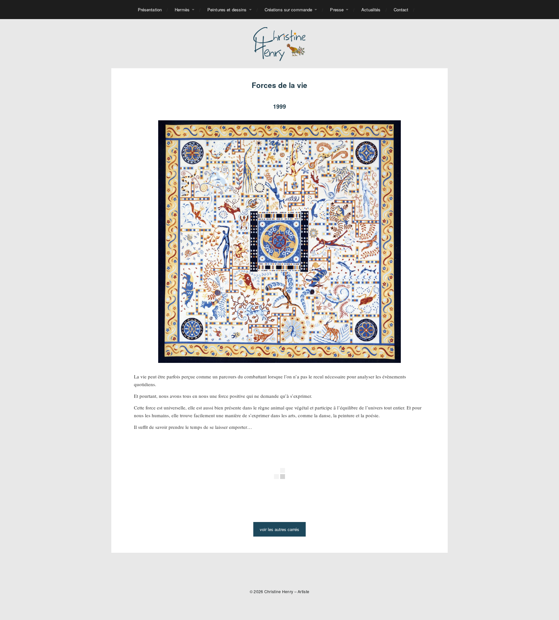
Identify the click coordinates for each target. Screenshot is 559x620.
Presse (337, 9)
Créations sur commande (288, 9)
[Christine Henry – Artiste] (279, 43)
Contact (401, 9)
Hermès (182, 9)
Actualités (370, 9)
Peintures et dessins (227, 9)
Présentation (150, 9)
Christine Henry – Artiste (287, 591)
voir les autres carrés (279, 529)
